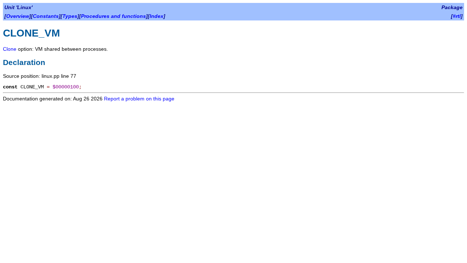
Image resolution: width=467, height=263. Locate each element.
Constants (46, 16)
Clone (9, 49)
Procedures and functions (113, 16)
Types (69, 16)
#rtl (457, 16)
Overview (17, 16)
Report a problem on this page (139, 99)
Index (156, 16)
